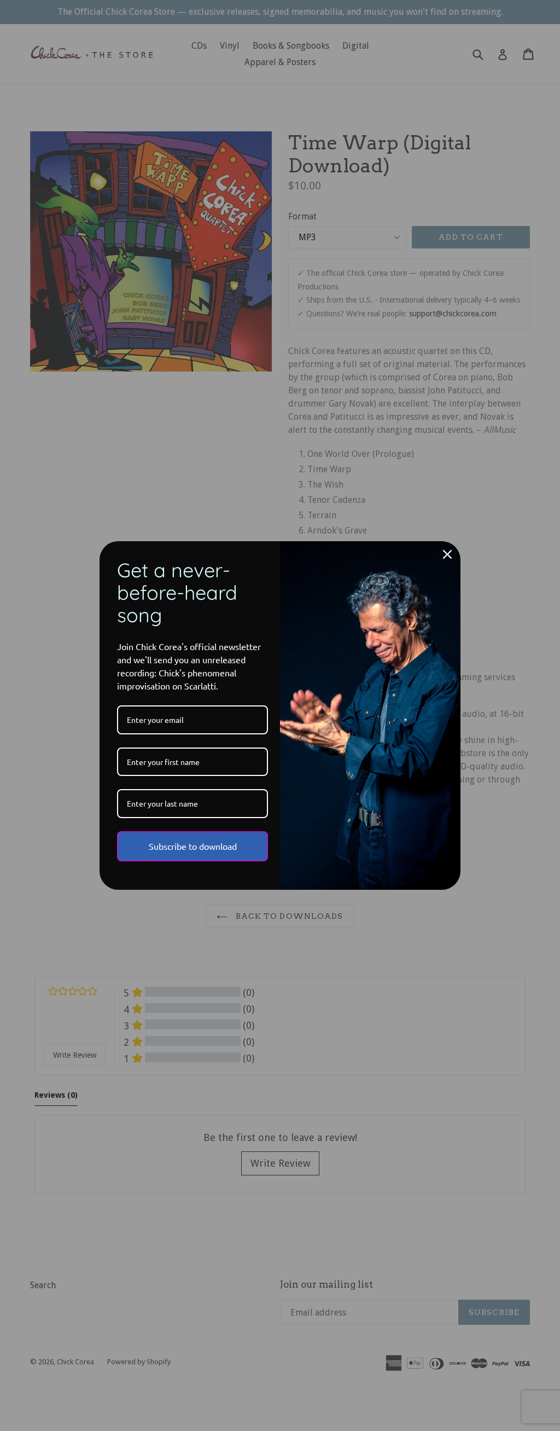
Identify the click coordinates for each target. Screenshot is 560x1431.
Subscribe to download (193, 846)
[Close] (447, 554)
